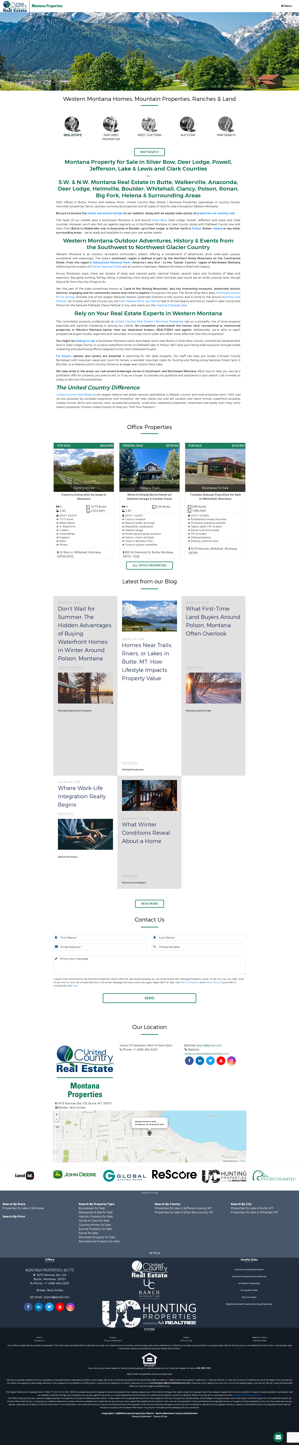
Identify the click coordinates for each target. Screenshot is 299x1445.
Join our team (249, 1297)
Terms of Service (190, 982)
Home (39, 1337)
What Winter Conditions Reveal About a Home (146, 833)
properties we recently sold (216, 213)
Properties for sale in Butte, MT (252, 1208)
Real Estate (130, 763)
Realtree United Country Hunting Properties (249, 1304)
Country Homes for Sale (95, 1225)
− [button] (57, 1119)
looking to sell (85, 341)
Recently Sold (259, 1340)
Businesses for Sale (92, 1208)
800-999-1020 (204, 1368)
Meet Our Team (259, 1337)
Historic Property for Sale (96, 1216)
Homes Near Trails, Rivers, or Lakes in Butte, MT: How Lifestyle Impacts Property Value (147, 662)
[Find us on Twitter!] (210, 1060)
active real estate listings (105, 213)
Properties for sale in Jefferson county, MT (183, 1208)
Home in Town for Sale (94, 1220)
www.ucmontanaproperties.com (206, 1054)
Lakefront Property (71, 667)
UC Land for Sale (249, 1290)
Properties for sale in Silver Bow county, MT (184, 1212)
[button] (149, 998)
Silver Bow (159, 220)
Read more (149, 903)
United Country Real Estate (74, 394)
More (156, 1253)
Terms (243, 1160)
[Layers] (57, 1126)
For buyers (63, 356)
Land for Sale (194, 667)
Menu (288, 6)
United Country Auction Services (249, 1276)
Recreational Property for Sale (99, 1241)
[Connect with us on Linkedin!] (200, 1060)
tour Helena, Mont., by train (137, 301)
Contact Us (39, 1340)
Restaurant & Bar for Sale (96, 1212)
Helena (218, 228)
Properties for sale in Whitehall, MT (255, 1212)
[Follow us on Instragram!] (70, 1307)
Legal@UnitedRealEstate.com (247, 1395)
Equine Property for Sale (95, 1229)
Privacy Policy (212, 982)
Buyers (113, 1337)
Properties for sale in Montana (23, 1208)
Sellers (186, 1337)
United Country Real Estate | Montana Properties (149, 321)
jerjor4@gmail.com (209, 1045)
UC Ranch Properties (249, 1283)
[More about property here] (84, 501)
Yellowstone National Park (110, 262)
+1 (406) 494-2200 (56, 1283)
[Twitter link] (49, 1307)
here (75, 985)
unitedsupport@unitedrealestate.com (170, 1383)
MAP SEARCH (149, 152)
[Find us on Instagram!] (231, 1060)
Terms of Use (186, 1340)
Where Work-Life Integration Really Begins (82, 796)
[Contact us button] (278, 1437)
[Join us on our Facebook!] (189, 1060)
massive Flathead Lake (171, 305)
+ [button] (57, 1114)
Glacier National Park (105, 266)
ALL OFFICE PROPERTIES (149, 565)
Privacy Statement (113, 1340)
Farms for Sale (88, 1233)
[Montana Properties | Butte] (149, 1133)
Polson (196, 228)
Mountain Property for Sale (97, 1237)
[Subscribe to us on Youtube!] (221, 1060)
